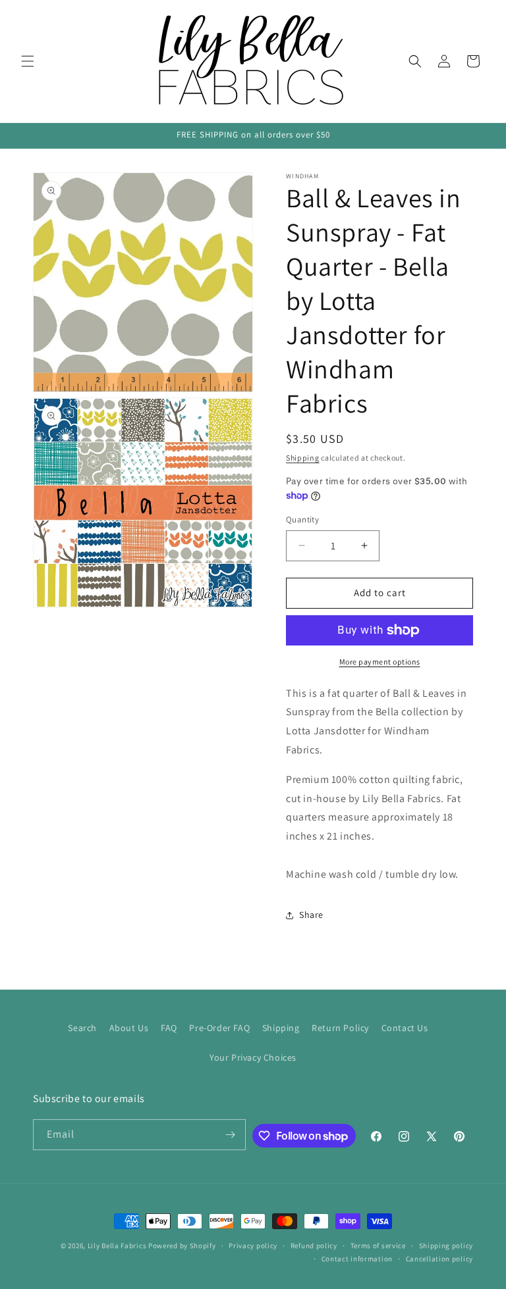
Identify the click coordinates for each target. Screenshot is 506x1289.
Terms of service (378, 1245)
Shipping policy (446, 1245)
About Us (129, 1028)
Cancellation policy (439, 1258)
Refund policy (314, 1245)
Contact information (357, 1258)
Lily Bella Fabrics (117, 1245)
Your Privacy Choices (253, 1057)
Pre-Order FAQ (219, 1028)
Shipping (303, 458)
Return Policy (340, 1028)
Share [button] (311, 915)
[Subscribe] (230, 1134)
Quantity (302, 519)
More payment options (379, 662)
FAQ (169, 1028)
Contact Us (404, 1028)
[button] (27, 61)
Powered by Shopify (182, 1245)
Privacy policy (253, 1245)
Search (82, 1028)
